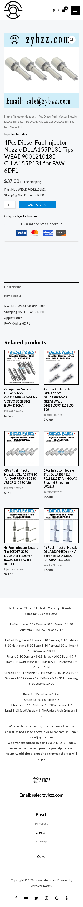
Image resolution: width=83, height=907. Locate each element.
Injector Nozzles (24, 116)
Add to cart (37, 204)
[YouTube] (26, 898)
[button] (72, 40)
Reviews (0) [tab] (12, 296)
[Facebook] (16, 898)
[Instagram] (47, 898)
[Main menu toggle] (75, 10)
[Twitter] (36, 898)
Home (8, 116)
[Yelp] (67, 898)
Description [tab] (13, 287)
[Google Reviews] (57, 898)
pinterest (41, 823)
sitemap (41, 841)
